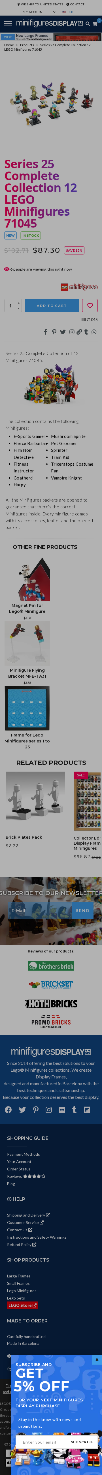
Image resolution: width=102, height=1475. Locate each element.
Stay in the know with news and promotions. (49, 1423)
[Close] (97, 1360)
